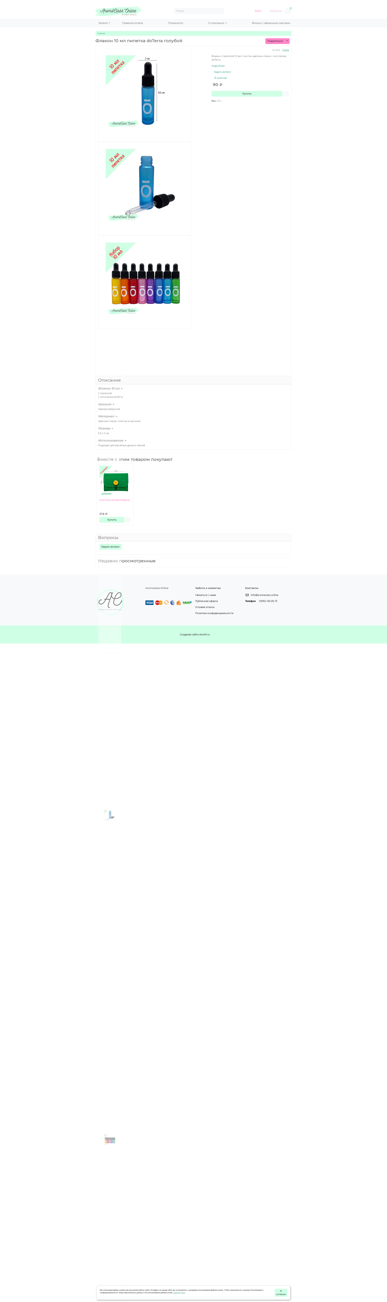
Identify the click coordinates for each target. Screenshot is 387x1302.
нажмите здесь (179, 1292)
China (285, 50)
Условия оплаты (205, 607)
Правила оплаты (132, 23)
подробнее (218, 65)
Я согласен (281, 1293)
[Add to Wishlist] (286, 94)
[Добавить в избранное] (128, 520)
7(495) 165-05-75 (267, 601)
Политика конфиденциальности (214, 613)
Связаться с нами (205, 595)
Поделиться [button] (275, 41)
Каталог (103, 23)
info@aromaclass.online (264, 595)
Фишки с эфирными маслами (271, 23)
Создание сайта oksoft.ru (195, 634)
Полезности (175, 23)
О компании (216, 23)
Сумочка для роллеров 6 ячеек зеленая (124, 500)
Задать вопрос (222, 71)
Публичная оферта (206, 601)
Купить (247, 93)
